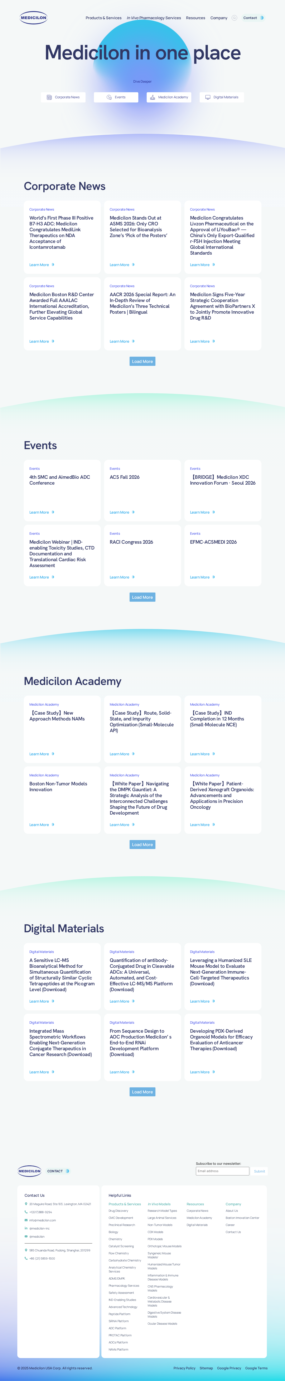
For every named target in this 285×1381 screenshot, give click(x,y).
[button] (143, 361)
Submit (259, 1171)
